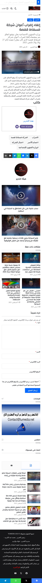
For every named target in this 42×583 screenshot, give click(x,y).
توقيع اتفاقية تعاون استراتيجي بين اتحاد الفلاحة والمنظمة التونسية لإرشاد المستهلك (13, 295)
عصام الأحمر (32, 142)
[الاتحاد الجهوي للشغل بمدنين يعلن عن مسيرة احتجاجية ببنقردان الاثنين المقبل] (33, 510)
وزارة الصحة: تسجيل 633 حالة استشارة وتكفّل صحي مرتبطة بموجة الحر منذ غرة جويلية (15, 498)
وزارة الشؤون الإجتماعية (28, 147)
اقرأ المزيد (16, 567)
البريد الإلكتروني (34, 362)
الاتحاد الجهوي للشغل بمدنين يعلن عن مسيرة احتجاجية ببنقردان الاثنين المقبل (14, 510)
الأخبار (30, 15)
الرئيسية (36, 15)
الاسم (37, 352)
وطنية (30, 20)
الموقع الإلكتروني (34, 372)
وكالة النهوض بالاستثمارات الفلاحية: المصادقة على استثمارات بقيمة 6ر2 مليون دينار (31, 268)
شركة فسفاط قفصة (19, 137)
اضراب (34, 137)
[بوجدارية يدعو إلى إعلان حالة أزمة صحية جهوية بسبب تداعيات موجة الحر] (33, 487)
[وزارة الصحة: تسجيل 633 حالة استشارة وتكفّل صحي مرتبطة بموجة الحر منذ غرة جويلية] (33, 499)
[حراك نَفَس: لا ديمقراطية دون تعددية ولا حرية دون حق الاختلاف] (33, 521)
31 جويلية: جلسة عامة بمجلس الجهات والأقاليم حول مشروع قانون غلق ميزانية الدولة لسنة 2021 (11, 268)
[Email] (17, 126)
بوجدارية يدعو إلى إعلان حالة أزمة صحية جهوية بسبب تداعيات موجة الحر (14, 487)
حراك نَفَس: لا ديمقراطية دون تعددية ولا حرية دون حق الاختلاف (14, 520)
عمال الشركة (17, 142)
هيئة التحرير (33, 47)
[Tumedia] (34, 8)
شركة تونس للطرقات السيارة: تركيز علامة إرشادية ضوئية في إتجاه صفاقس (14, 476)
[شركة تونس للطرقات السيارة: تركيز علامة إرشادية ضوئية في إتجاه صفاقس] (33, 476)
